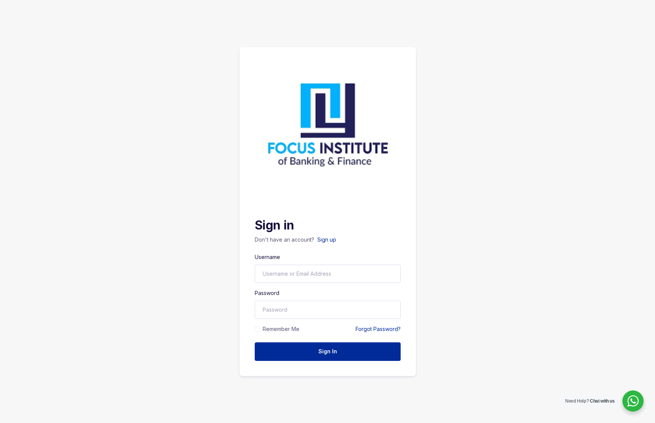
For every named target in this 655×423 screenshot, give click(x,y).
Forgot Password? (378, 329)
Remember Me (281, 329)
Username (267, 257)
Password (267, 293)
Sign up (326, 239)
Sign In (327, 351)
